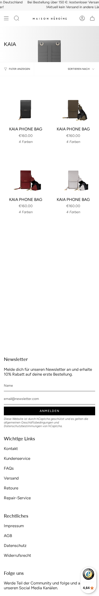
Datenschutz (15, 545)
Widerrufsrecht (17, 555)
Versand (11, 478)
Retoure (11, 488)
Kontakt (11, 448)
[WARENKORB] (92, 18)
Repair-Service (17, 497)
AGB (8, 535)
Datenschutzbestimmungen (23, 426)
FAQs (9, 468)
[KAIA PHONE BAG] (26, 102)
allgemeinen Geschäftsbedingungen (28, 422)
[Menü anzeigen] (6, 18)
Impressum (14, 525)
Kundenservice (17, 458)
